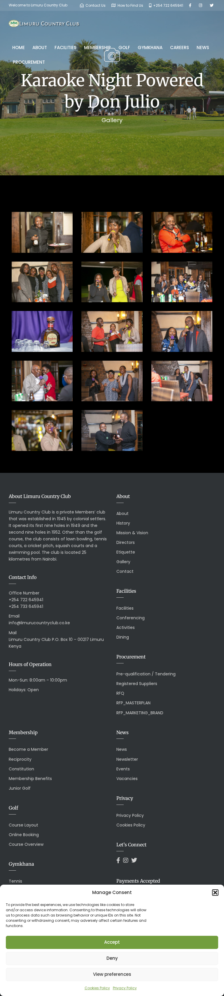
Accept (112, 942)
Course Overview (26, 844)
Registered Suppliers (136, 684)
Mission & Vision (132, 533)
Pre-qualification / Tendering (146, 674)
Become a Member (28, 749)
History (123, 523)
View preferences (112, 974)
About (39, 47)
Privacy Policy (125, 987)
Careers (179, 47)
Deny (112, 958)
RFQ (120, 693)
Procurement (29, 62)
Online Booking (24, 835)
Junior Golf (20, 788)
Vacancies (127, 778)
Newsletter (127, 759)
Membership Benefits (30, 778)
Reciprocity (20, 759)
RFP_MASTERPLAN (133, 703)
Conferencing (130, 618)
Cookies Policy (97, 987)
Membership (97, 47)
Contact (125, 571)
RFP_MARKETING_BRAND (139, 713)
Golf (124, 47)
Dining (122, 637)
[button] (215, 892)
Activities (125, 627)
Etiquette (125, 552)
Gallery (123, 562)
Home (18, 47)
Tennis (15, 881)
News (203, 47)
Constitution (21, 769)
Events (123, 769)
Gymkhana (150, 47)
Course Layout (23, 825)
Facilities (65, 47)
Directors (125, 542)
